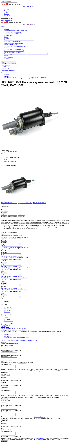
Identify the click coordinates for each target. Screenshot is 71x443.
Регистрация (8, 20)
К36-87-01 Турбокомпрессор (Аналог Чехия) (14, 278)
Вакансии (7, 312)
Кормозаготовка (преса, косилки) (14, 51)
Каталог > (4, 26)
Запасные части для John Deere (13, 33)
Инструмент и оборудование (12, 41)
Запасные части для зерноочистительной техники (19, 40)
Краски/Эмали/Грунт (10, 44)
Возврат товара (8, 321)
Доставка (7, 319)
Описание (3, 216)
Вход (2, 20)
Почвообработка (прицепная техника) (15, 30)
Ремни (6, 47)
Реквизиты (7, 334)
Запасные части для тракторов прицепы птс (17, 46)
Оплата (6, 12)
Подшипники (8, 35)
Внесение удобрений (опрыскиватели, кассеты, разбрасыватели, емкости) (26, 54)
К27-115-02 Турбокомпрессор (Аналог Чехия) (14, 247)
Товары (6, 76)
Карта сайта (7, 336)
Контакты (7, 15)
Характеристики (12, 216)
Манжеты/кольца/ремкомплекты (13, 43)
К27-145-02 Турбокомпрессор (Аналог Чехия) (14, 268)
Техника (6, 55)
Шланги (6, 58)
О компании (7, 307)
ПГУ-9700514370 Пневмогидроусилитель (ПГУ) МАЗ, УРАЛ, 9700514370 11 (23, 203)
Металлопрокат (8, 57)
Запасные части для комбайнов (13, 32)
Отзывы (6, 14)
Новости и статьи (9, 308)
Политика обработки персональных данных (17, 337)
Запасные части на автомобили (13, 49)
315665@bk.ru (5, 68)
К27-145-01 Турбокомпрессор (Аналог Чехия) (14, 257)
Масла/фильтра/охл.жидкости (12, 52)
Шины (6, 37)
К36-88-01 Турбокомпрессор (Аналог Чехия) (14, 289)
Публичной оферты (39, 369)
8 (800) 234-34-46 (6, 66)
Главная (6, 9)
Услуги (6, 10)
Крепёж (6, 38)
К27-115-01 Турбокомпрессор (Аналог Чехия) (14, 237)
